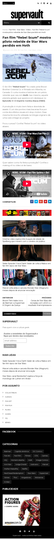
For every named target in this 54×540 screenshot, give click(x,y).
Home (5, 30)
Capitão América (22, 451)
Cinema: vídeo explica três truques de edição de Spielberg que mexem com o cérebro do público (24, 240)
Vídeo (28, 30)
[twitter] (47, 3)
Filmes (7, 410)
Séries (7, 422)
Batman (7, 451)
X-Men (7, 482)
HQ (6, 418)
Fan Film (12, 30)
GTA (36, 456)
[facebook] (41, 3)
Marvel (45, 464)
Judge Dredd (20, 464)
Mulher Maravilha (11, 469)
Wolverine (39, 477)
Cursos (8, 397)
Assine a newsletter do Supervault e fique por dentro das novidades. (21, 335)
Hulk (30, 460)
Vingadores (26, 477)
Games (8, 414)
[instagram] (44, 3)
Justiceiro (34, 464)
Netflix (24, 469)
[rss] (38, 3)
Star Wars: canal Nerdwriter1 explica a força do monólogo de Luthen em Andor (23, 377)
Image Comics (42, 460)
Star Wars (21, 30)
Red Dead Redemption (13, 473)
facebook (47, 314)
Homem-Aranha (17, 460)
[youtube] (50, 3)
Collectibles (11, 393)
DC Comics (37, 451)
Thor (15, 477)
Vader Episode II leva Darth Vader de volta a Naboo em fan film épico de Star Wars (27, 264)
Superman (44, 473)
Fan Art (8, 401)
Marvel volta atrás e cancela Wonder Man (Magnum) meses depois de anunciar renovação (25, 289)
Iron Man (7, 464)
